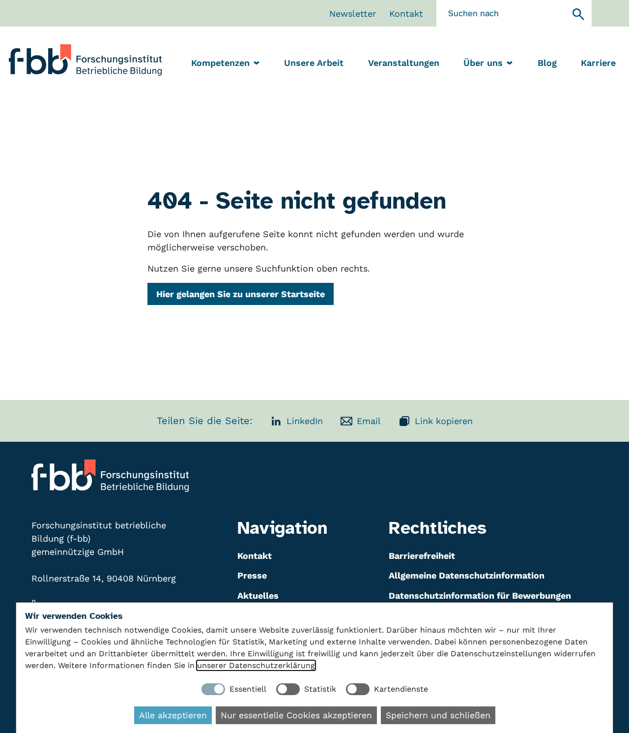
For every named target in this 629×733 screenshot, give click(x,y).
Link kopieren (444, 421)
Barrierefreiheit (422, 555)
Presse (252, 575)
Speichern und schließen (438, 715)
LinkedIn (304, 421)
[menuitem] (314, 64)
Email (369, 421)
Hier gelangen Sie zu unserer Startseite (240, 294)
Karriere (598, 63)
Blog (547, 63)
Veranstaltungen (403, 63)
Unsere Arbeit (313, 63)
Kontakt (406, 13)
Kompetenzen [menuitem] (220, 63)
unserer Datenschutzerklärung (256, 665)
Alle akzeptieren (173, 715)
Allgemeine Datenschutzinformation (466, 575)
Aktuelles (258, 595)
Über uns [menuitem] (483, 63)
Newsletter (352, 13)
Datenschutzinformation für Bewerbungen (480, 595)
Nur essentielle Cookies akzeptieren (296, 715)
